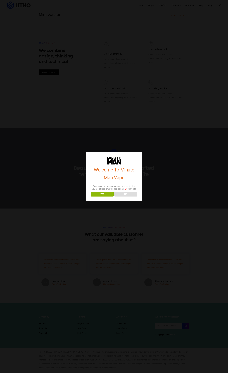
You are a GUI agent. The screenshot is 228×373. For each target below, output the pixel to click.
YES (102, 194)
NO (125, 194)
